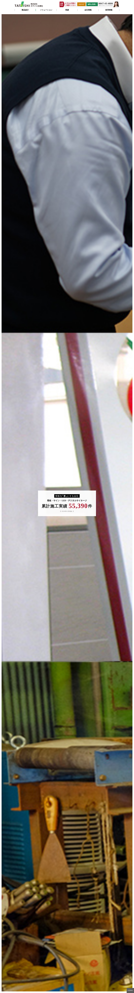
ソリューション (46, 10)
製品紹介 (25, 10)
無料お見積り (92, 4)
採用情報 (108, 10)
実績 (67, 10)
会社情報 (88, 10)
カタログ (81, 4)
